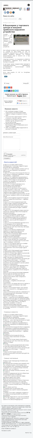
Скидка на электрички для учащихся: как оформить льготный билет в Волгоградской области (14, 181)
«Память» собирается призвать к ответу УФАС (16, 114)
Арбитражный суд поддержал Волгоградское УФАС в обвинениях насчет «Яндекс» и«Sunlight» (16, 125)
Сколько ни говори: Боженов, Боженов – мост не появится (16, 371)
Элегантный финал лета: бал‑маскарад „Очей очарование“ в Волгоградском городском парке (14, 185)
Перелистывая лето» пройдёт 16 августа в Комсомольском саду (15, 244)
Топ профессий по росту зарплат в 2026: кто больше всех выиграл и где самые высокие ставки (16, 285)
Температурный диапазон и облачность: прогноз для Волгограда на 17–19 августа (14, 220)
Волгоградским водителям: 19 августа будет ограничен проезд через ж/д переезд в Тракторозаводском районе (15, 203)
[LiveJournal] (9, 91)
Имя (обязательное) (8, 137)
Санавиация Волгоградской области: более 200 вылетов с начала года (14, 238)
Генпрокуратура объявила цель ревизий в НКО (16, 363)
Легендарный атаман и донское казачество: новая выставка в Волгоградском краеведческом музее (15, 212)
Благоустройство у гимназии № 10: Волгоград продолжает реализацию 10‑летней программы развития (16, 293)
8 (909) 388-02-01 (16, 422)
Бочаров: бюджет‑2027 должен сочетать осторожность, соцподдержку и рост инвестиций (15, 289)
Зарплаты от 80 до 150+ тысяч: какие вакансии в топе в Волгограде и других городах (15, 247)
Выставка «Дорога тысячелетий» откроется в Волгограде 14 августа (16, 253)
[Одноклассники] (7, 87)
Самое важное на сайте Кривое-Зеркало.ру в (16, 95)
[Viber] (11, 91)
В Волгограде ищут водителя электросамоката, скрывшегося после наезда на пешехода (16, 270)
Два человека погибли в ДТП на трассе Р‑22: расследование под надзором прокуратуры (16, 170)
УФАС (6, 76)
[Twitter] (5, 91)
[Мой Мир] (9, 87)
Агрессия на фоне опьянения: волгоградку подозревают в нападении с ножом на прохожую (15, 307)
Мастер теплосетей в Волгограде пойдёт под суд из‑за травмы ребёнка (16, 256)
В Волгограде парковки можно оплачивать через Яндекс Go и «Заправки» (15, 266)
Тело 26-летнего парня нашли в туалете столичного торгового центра (16, 117)
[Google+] (11, 87)
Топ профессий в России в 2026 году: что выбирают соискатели (16, 241)
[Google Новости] (22, 103)
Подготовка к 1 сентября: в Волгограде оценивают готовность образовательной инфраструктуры (14, 303)
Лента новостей (10, 162)
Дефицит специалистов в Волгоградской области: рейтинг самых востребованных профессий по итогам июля (15, 216)
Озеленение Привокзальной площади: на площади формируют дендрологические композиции (15, 235)
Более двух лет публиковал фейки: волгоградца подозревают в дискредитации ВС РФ (16, 299)
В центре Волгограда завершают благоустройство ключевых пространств (16, 273)
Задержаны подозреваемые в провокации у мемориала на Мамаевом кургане (15, 177)
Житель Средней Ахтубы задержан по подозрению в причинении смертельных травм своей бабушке (14, 231)
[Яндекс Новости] (22, 101)
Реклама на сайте (6, 430)
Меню (6, 5)
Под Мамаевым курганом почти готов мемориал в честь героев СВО (16, 223)
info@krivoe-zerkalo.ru (10, 428)
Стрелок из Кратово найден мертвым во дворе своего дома (16, 378)
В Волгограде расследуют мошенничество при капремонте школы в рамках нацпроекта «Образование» (16, 263)
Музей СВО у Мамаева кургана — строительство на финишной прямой (15, 296)
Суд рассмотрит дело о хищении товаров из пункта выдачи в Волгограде (16, 191)
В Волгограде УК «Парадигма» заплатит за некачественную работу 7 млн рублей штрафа (16, 387)
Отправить (7, 158)
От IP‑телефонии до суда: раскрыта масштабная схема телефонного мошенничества (14, 276)
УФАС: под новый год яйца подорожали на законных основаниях (16, 128)
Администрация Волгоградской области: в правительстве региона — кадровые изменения (15, 199)
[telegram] (18, 91)
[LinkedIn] (7, 91)
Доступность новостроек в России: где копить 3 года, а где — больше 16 (15, 188)
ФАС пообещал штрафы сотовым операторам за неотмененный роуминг (15, 112)
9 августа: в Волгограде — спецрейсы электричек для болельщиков (14, 281)
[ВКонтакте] (5, 87)
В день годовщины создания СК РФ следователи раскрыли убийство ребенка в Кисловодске (16, 396)
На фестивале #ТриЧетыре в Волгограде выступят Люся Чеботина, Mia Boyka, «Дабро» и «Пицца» (16, 227)
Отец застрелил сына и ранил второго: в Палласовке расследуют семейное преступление (15, 207)
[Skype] (15, 91)
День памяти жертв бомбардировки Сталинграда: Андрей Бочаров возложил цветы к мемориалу (15, 166)
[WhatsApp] (13, 91)
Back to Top (28, 432)
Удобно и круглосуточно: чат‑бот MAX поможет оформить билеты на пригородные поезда (16, 195)
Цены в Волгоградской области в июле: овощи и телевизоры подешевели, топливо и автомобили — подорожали (16, 174)
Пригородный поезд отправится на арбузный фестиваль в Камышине (16, 251)
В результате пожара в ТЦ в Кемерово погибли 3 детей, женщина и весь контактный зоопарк (15, 121)
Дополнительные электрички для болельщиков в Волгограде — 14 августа (16, 259)
